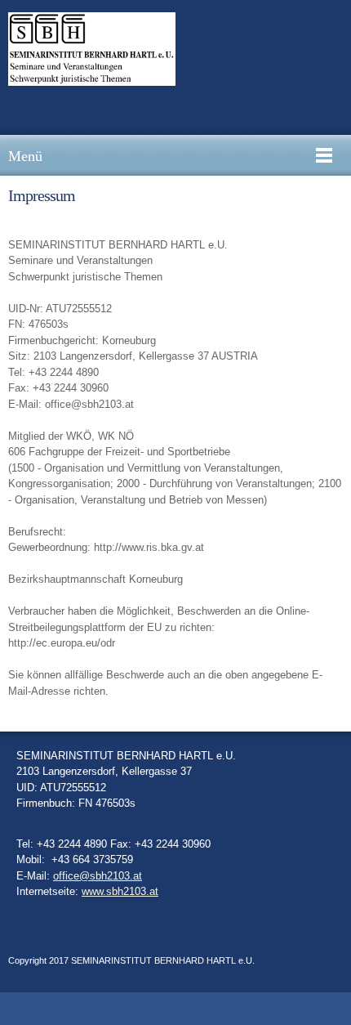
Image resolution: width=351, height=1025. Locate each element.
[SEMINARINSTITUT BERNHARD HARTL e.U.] (92, 49)
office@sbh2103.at (97, 876)
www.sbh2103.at (120, 891)
